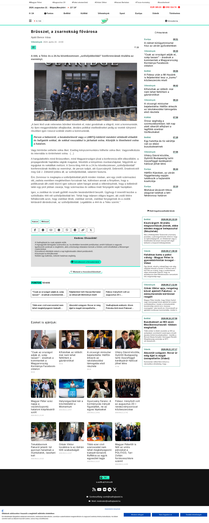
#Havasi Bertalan (121, 2)
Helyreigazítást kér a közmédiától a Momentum (71, 404)
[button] (30, 20)
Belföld (67, 13)
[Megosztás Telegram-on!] (74, 230)
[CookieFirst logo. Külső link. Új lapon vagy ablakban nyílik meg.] (3, 511)
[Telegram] (109, 489)
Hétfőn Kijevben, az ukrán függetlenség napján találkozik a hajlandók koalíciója (159, 177)
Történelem (174, 13)
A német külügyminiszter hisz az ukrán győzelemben (160, 44)
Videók (155, 13)
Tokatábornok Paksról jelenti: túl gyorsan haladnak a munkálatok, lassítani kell (43, 450)
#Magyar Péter (35, 2)
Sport (122, 13)
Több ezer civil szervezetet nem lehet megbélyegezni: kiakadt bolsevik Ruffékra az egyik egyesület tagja (47, 307)
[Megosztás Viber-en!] (66, 230)
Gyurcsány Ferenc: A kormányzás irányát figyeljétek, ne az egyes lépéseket (99, 405)
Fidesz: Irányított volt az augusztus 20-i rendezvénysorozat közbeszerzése (117, 293)
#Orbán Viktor (101, 2)
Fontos (50, 13)
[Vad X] (115, 489)
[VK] (104, 489)
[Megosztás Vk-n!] (58, 230)
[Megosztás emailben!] (50, 230)
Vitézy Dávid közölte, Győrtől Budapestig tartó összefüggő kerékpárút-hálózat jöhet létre (127, 358)
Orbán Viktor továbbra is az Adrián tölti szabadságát (71, 447)
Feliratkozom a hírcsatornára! (86, 262)
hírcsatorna (173, 21)
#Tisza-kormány (143, 2)
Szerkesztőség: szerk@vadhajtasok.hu (106, 497)
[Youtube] (99, 489)
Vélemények (103, 13)
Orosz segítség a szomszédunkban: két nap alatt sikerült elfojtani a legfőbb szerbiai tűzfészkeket (159, 126)
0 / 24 (31, 13)
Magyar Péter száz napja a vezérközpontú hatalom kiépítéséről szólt (43, 407)
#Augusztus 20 (58, 2)
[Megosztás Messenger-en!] (42, 230)
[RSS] (94, 489)
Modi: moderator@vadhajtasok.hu (105, 501)
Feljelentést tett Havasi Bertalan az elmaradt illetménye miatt (85, 293)
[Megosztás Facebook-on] (34, 230)
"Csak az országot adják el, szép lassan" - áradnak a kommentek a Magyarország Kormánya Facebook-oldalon (48, 293)
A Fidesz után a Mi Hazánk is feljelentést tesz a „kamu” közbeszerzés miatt (160, 77)
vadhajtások (104, 482)
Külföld (84, 13)
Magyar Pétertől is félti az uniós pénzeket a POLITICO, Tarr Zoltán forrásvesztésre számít (125, 453)
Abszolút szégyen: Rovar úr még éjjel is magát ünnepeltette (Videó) (85, 307)
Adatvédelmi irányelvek (112, 509)
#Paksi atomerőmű (80, 2)
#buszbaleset (163, 2)
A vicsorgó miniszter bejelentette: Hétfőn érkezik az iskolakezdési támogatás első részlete (99, 359)
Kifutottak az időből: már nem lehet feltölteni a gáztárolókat (71, 356)
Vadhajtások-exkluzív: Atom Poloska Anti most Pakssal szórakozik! (119, 307)
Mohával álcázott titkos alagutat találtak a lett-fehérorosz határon (158, 192)
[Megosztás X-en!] (90, 230)
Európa (138, 13)
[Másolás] (82, 230)
